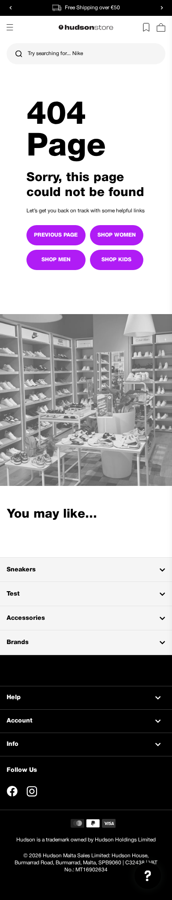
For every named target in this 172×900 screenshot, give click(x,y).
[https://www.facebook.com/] (12, 791)
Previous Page (56, 235)
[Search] (18, 54)
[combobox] (86, 53)
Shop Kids (116, 259)
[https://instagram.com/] (31, 791)
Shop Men (56, 259)
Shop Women (116, 235)
